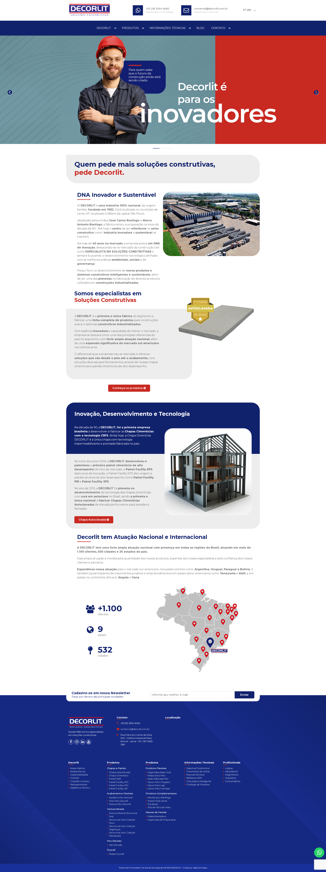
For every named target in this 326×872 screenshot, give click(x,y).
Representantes (78, 784)
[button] (156, 148)
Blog (200, 28)
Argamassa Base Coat (159, 772)
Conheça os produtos (127, 388)
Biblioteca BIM (194, 778)
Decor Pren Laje (156, 785)
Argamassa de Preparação (162, 819)
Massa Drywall (116, 854)
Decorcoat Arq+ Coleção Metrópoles (122, 834)
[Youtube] (88, 741)
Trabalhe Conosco (79, 781)
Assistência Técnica (80, 787)
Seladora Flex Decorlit (121, 797)
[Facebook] (70, 741)
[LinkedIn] (82, 741)
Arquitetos (230, 778)
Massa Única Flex (156, 775)
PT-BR (246, 10)
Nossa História (77, 768)
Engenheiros (231, 774)
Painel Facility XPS (119, 785)
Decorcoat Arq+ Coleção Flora (122, 821)
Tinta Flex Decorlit (118, 801)
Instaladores (231, 771)
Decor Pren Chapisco (159, 782)
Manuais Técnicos (195, 774)
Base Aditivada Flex (158, 779)
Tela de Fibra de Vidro (159, 807)
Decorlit (104, 28)
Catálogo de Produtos (198, 784)
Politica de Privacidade (129, 868)
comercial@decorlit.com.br (211, 8)
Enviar (244, 694)
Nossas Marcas (77, 771)
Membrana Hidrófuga (159, 797)
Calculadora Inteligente (198, 781)
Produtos (130, 28)
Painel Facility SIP (118, 788)
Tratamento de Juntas (198, 771)
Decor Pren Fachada (159, 788)
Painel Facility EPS (119, 782)
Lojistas (229, 768)
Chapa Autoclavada (93, 519)
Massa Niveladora (157, 816)
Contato (218, 28)
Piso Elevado (115, 845)
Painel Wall (115, 779)
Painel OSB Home (157, 801)
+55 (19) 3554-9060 (157, 8)
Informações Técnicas (168, 28)
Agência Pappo (200, 868)
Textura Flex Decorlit (120, 804)
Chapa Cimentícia (118, 775)
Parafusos (153, 804)
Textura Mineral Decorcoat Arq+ (123, 815)
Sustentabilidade (79, 774)
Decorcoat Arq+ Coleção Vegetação (122, 828)
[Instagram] (76, 741)
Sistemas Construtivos (198, 768)
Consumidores (232, 781)
